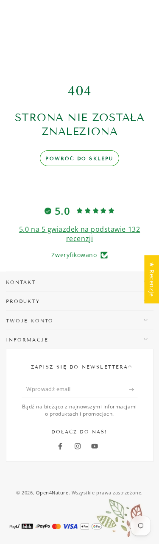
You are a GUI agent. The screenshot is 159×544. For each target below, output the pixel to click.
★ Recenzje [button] (152, 279)
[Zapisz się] (133, 389)
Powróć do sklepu (79, 158)
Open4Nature (52, 492)
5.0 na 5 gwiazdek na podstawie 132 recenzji (79, 234)
